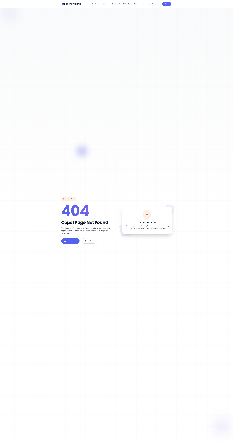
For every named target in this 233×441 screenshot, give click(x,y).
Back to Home (72, 241)
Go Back (90, 241)
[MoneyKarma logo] (71, 4)
